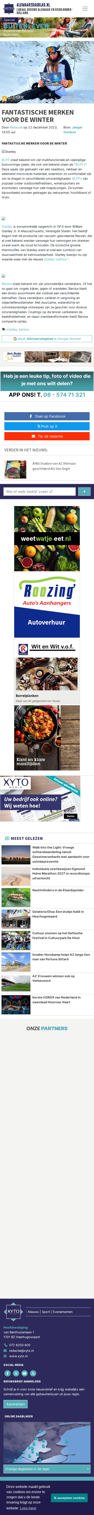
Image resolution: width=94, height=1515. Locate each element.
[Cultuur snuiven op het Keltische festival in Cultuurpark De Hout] (16, 940)
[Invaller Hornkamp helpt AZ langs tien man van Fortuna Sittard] (16, 962)
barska (24, 329)
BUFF (6, 160)
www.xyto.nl (18, 1356)
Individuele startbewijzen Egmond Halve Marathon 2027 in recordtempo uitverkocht (61, 873)
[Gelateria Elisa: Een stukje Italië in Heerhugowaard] (16, 919)
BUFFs (80, 164)
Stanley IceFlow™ (56, 259)
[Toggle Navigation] (85, 8)
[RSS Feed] (33, 1373)
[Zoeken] (84, 491)
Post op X (49, 426)
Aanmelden (15, 1404)
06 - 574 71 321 (64, 394)
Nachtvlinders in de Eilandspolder (58, 890)
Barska (7, 284)
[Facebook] (7, 1373)
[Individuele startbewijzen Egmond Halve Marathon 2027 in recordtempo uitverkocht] (16, 876)
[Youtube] (25, 1373)
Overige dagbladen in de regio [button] (27, 1469)
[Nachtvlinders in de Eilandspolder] (16, 897)
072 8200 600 (19, 1345)
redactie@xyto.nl (21, 1350)
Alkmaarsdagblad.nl (33, 5)
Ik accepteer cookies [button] (69, 1498)
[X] (16, 1373)
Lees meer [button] (28, 1508)
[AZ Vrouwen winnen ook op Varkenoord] (16, 983)
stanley (12, 329)
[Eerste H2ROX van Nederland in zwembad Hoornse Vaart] (16, 1005)
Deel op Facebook (50, 416)
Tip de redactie (50, 436)
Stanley (7, 226)
